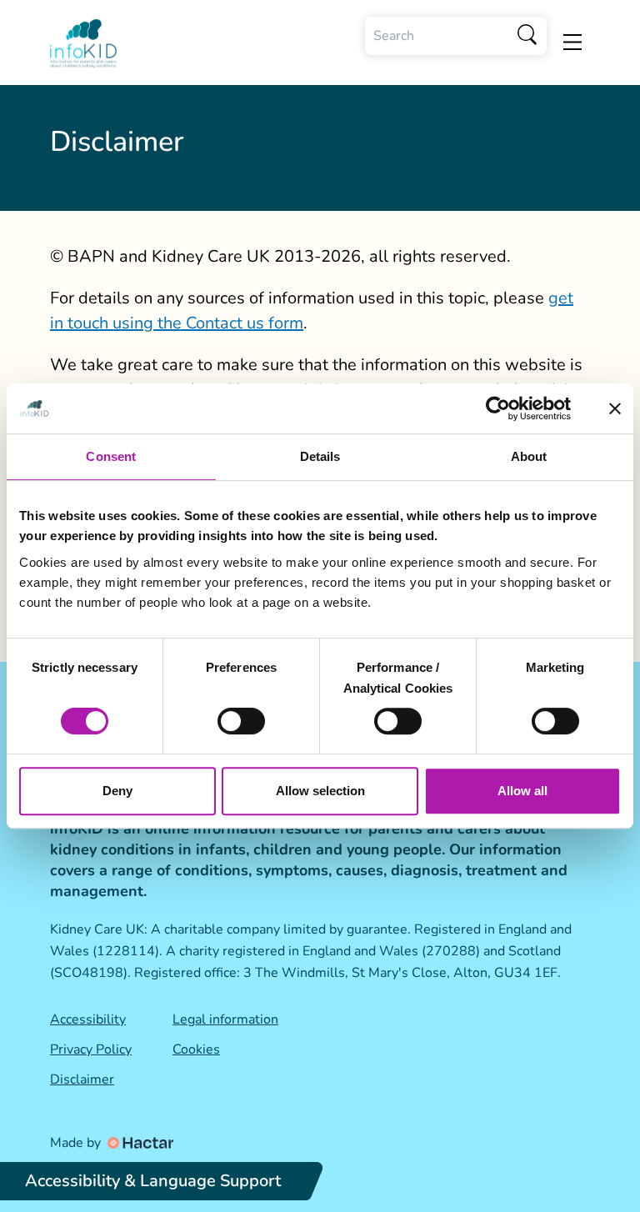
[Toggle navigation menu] (572, 42)
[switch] (241, 721)
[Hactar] (139, 1142)
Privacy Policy (91, 1049)
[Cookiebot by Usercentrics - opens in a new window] (498, 408)
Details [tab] (320, 456)
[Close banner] (615, 408)
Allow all (523, 791)
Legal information (225, 1019)
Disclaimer (82, 1079)
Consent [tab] (111, 456)
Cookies (196, 1049)
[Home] (83, 43)
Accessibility (88, 1019)
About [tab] (529, 456)
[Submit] (528, 36)
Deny (117, 791)
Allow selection (320, 791)
